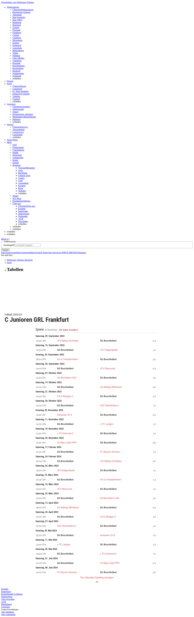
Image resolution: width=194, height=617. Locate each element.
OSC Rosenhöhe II (109, 405)
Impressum (23, 211)
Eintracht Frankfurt (21, 94)
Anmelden (15, 252)
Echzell (15, 27)
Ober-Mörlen (18, 58)
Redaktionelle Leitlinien (12, 594)
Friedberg (16, 32)
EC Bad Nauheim (20, 91)
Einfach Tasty (24, 175)
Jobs (3, 252)
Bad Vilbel (17, 20)
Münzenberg (18, 50)
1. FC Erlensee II (65, 433)
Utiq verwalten (7, 599)
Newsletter (23, 221)
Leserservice (18, 132)
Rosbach (16, 71)
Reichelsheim (18, 66)
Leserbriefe (17, 134)
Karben (15, 43)
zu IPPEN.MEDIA (67, 252)
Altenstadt (17, 15)
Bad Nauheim (18, 17)
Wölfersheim (18, 73)
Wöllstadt (16, 76)
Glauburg (16, 38)
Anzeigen (5, 607)
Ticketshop (81, 252)
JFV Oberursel (107, 368)
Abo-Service (53, 252)
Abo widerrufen (8, 614)
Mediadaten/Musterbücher (24, 117)
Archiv (38, 252)
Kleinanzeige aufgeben (22, 114)
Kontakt (21, 208)
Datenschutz (23, 214)
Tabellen (16, 96)
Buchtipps (22, 173)
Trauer (15, 112)
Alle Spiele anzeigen (68, 330)
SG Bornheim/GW (66, 377)
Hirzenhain (17, 40)
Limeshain (17, 48)
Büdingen (16, 22)
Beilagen (16, 119)
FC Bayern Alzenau (110, 451)
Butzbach (16, 25)
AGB (20, 219)
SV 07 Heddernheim (67, 359)
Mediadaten (6, 604)
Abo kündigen (7, 612)
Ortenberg (17, 61)
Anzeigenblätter (27, 252)
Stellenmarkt (18, 109)
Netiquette (22, 216)
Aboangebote (18, 129)
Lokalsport (17, 89)
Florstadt (16, 30)
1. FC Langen (106, 424)
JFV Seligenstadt (108, 350)
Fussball (16, 99)
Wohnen (22, 191)
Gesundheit (23, 183)
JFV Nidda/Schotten (68, 340)
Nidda (15, 53)
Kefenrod (16, 45)
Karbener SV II (64, 415)
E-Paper (44, 252)
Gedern (15, 35)
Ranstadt (16, 63)
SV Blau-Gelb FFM (66, 442)
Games (21, 178)
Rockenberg (17, 68)
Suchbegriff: (8, 245)
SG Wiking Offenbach (111, 387)
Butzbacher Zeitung (21, 12)
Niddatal (16, 55)
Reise (20, 188)
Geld (20, 180)
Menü (3, 239)
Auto (20, 170)
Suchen (5, 250)
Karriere (22, 186)
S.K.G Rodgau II (65, 396)
